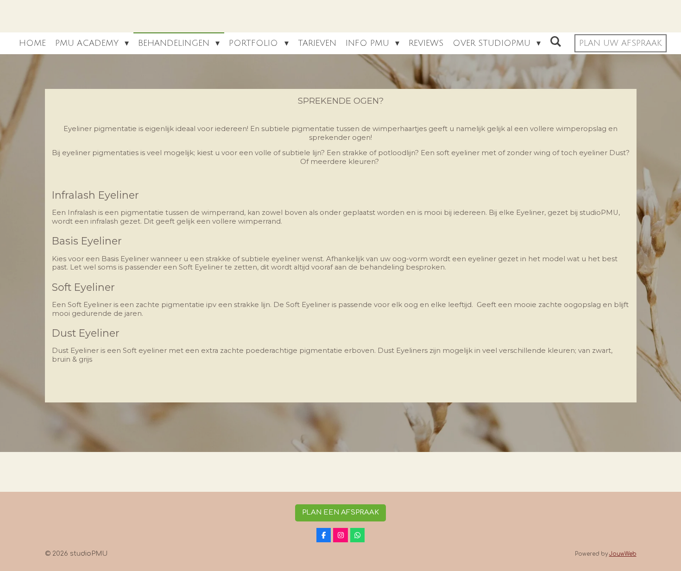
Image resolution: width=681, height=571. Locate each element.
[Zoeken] (555, 41)
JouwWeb (623, 554)
